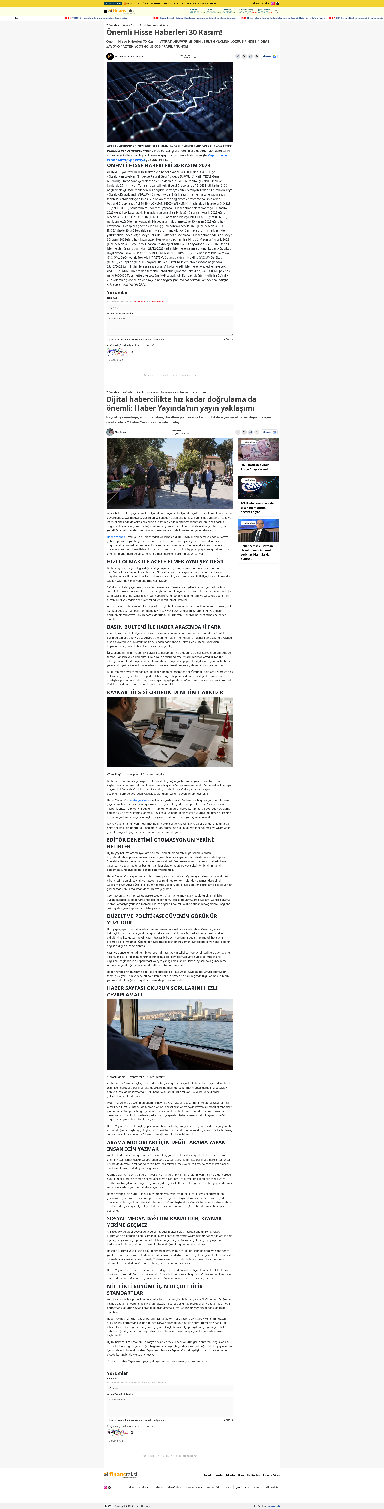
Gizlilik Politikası (272, 1487)
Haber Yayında (116, 537)
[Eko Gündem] (258, 449)
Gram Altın (265, 10)
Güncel (144, 4)
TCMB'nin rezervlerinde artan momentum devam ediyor (257, 507)
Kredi (177, 4)
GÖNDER (228, 339)
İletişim (265, 3)
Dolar (194, 10)
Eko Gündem (189, 4)
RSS (109, 1506)
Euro (210, 10)
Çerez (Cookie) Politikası (247, 1487)
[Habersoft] (273, 1506)
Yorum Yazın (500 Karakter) (121, 313)
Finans (228, 1487)
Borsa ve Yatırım (207, 4)
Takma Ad (112, 297)
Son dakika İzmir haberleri (136, 1487)
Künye (256, 3)
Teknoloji (167, 4)
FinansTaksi (114, 25)
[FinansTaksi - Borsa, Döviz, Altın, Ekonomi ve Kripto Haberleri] (120, 1474)
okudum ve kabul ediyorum (137, 339)
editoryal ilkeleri (140, 800)
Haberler (155, 4)
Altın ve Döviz (213, 1487)
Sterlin (227, 10)
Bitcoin (247, 10)
